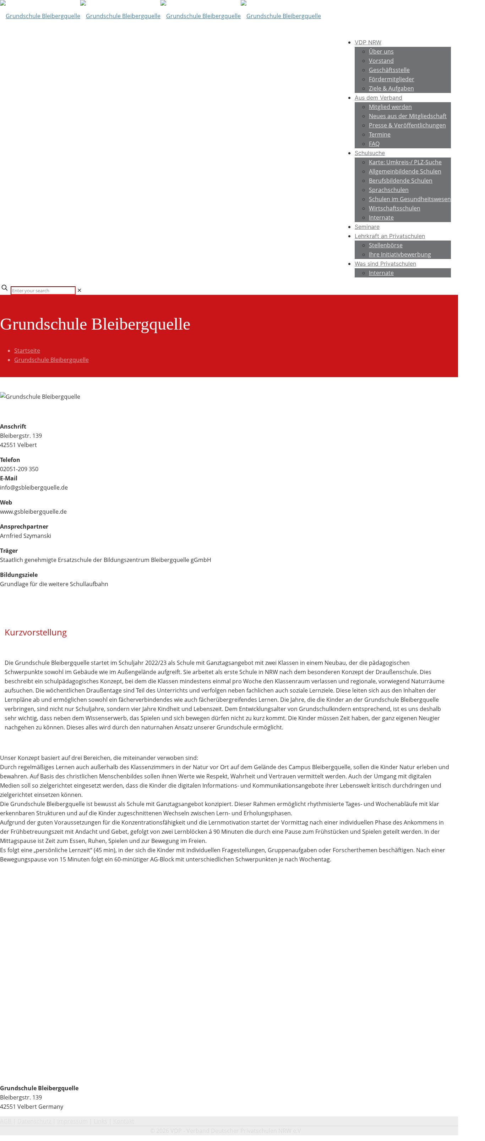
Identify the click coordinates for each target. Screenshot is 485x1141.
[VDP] (160, 16)
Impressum (72, 1121)
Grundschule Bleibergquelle (51, 360)
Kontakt (123, 1121)
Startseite (27, 350)
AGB (6, 1121)
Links (100, 1121)
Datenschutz (35, 1121)
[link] (79, 290)
